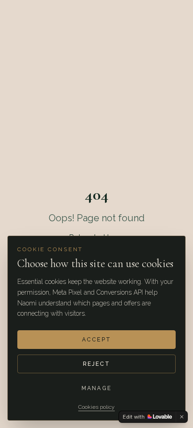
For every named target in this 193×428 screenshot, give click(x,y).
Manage (96, 388)
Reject (97, 364)
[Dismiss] (181, 416)
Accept (96, 339)
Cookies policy (96, 407)
